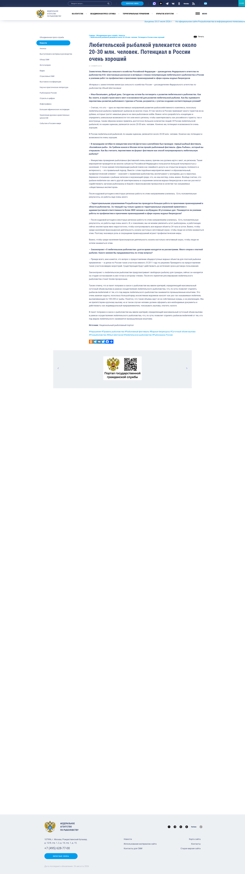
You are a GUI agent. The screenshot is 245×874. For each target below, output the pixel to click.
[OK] (179, 3)
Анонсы (43, 48)
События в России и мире (50, 123)
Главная (92, 35)
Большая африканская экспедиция (54, 109)
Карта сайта (195, 839)
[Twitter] (103, 342)
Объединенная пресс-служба (103, 14)
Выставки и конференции (50, 82)
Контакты (196, 844)
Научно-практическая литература (54, 87)
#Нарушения (95, 331)
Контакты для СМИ (133, 848)
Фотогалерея (45, 65)
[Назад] (58, 368)
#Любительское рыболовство (137, 335)
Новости (43, 43)
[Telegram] (167, 3)
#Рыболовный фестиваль (137, 331)
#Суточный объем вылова (182, 331)
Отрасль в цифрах (47, 98)
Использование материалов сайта (140, 844)
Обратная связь (132, 3)
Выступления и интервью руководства (56, 54)
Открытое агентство (165, 14)
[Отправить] (111, 342)
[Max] (154, 3)
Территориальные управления (136, 14)
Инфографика (45, 104)
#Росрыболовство (97, 335)
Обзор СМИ (44, 60)
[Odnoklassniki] (91, 342)
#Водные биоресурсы (160, 331)
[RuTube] (186, 3)
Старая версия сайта (191, 848)
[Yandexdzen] (160, 3)
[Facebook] (107, 342)
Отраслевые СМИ (47, 76)
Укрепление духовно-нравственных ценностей (54, 116)
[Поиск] (108, 3)
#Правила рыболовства (112, 331)
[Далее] (186, 368)
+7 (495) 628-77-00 (57, 848)
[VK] (173, 3)
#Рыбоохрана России (162, 335)
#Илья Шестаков (115, 335)
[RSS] (193, 3)
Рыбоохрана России (48, 93)
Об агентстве (77, 14)
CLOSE (241, 3)
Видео (42, 71)
